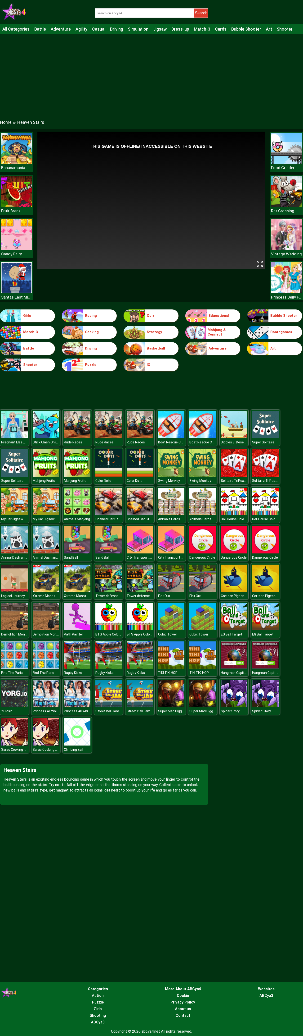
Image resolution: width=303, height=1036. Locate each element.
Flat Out (164, 596)
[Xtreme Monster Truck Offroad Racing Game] (46, 590)
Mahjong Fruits (44, 481)
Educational (219, 315)
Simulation (138, 29)
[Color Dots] (108, 475)
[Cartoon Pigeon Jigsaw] (234, 590)
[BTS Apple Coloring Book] (108, 629)
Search (201, 13)
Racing (91, 315)
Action (98, 995)
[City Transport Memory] (140, 552)
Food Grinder (282, 167)
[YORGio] (14, 706)
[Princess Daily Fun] (286, 292)
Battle (40, 29)
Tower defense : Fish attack (116, 596)
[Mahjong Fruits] (46, 475)
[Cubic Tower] (171, 629)
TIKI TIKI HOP (168, 673)
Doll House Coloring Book (239, 519)
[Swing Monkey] (171, 475)
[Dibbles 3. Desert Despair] (234, 437)
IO (148, 365)
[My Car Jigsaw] (14, 513)
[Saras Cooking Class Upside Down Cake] (14, 744)
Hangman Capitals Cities (239, 673)
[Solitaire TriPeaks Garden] (234, 475)
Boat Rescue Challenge (175, 442)
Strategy (154, 332)
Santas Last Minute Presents (16, 297)
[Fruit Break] (16, 205)
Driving (116, 29)
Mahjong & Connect (217, 332)
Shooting (98, 1015)
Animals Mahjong (77, 519)
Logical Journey (13, 596)
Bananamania (13, 167)
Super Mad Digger (171, 711)
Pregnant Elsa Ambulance (20, 442)
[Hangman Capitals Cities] (234, 667)
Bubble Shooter (246, 29)
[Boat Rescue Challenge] (171, 437)
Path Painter (73, 634)
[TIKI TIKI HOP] (171, 667)
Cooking (92, 332)
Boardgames (281, 332)
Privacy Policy (183, 1002)
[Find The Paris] (14, 667)
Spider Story (230, 711)
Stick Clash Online (46, 442)
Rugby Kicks (73, 673)
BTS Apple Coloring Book (114, 634)
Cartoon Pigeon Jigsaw (238, 596)
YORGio (7, 711)
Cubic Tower (167, 634)
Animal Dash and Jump (18, 557)
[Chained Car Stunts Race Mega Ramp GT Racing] (108, 513)
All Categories (16, 29)
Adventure (61, 29)
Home (6, 122)
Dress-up (180, 29)
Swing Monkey (169, 481)
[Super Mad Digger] (171, 706)
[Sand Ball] (77, 552)
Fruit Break (10, 210)
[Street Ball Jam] (108, 706)
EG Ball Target (231, 634)
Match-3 (202, 29)
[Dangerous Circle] (202, 552)
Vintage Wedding (286, 254)
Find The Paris (12, 673)
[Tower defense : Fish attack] (108, 590)
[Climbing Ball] (77, 744)
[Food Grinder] (286, 162)
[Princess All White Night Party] (46, 706)
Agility (81, 29)
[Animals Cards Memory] (171, 513)
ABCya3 (98, 1022)
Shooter (285, 29)
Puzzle (90, 365)
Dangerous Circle (202, 557)
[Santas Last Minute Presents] (16, 292)
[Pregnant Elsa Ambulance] (14, 437)
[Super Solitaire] (265, 437)
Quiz (150, 315)
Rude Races (73, 442)
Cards (221, 29)
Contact (183, 1015)
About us (183, 1009)
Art (269, 29)
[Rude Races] (77, 437)
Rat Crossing (282, 210)
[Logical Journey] (14, 590)
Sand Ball (71, 557)
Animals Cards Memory (175, 519)
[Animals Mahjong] (77, 513)
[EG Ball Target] (234, 629)
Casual (98, 29)
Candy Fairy (11, 254)
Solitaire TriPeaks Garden (240, 481)
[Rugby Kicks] (77, 667)
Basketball (156, 348)
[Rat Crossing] (286, 205)
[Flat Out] (171, 590)
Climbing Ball (73, 749)
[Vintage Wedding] (286, 248)
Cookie (183, 995)
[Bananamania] (16, 162)
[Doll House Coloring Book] (234, 513)
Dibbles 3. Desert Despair (240, 442)
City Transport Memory (144, 557)
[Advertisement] (151, 72)
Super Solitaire (263, 442)
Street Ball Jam (107, 711)
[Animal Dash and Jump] (14, 552)
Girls (27, 315)
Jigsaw (160, 29)
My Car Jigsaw (12, 519)
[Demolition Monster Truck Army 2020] (14, 629)
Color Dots (103, 481)
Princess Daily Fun (286, 297)
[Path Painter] (77, 629)
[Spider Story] (234, 706)
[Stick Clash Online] (46, 437)
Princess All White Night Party (55, 711)
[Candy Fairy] (16, 248)
